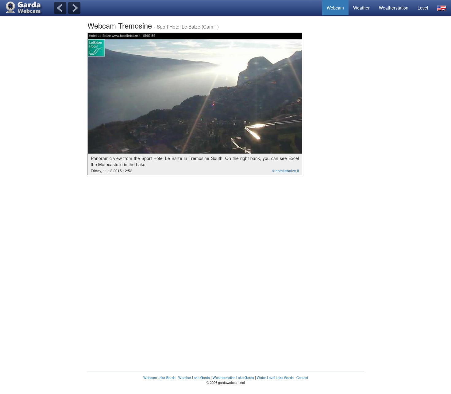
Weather (361, 8)
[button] (442, 8)
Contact (302, 377)
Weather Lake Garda (194, 377)
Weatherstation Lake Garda (233, 377)
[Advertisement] (339, 125)
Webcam (335, 8)
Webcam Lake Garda (159, 377)
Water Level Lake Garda (275, 377)
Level (423, 8)
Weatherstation (393, 8)
